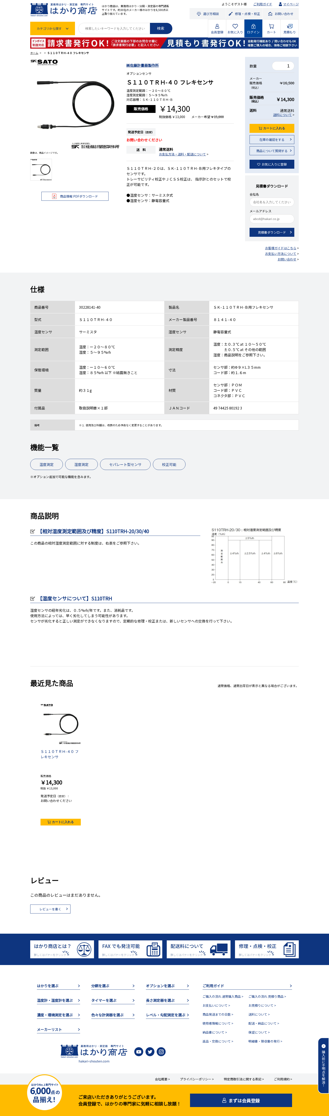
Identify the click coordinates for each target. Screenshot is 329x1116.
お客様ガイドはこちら (280, 248)
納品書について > (215, 1032)
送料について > (259, 1014)
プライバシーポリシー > (197, 1079)
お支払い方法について (280, 253)
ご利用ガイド (262, 4)
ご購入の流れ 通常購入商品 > (223, 996)
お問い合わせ (287, 259)
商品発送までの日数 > (218, 1014)
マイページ (291, 4)
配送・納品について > (263, 1023)
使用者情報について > (218, 1023)
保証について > (259, 1032)
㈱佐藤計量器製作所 (142, 65)
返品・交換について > (218, 1041)
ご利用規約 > (283, 1079)
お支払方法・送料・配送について (182, 154)
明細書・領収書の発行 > (265, 1041)
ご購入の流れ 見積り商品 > (267, 996)
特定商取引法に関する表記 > (244, 1079)
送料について (282, 114)
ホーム (34, 53)
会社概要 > (162, 1079)
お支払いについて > (216, 1005)
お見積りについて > (262, 1005)
